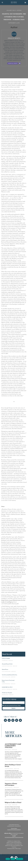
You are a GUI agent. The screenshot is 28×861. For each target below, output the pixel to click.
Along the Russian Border (7, 664)
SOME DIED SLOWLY (7, 687)
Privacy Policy (14, 828)
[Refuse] (26, 856)
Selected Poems (5, 669)
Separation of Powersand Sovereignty (11, 784)
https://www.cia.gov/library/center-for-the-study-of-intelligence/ (13, 601)
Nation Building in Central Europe (13, 765)
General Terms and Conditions (14, 829)
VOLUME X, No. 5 (11, 10)
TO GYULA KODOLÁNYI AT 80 (9, 675)
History (19, 10)
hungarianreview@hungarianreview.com (14, 837)
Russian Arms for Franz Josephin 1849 (8, 681)
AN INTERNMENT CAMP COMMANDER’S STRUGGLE (13, 745)
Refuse (12, 859)
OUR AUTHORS (6, 658)
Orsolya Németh (14, 38)
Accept (7, 859)
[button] (2, 2)
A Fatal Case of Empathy (7, 693)
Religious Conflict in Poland (13, 803)
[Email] (20, 63)
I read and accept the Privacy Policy (12, 705)
